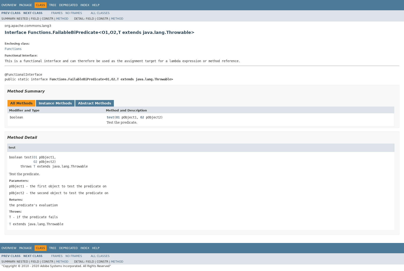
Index (84, 5)
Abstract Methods (94, 103)
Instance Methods (55, 103)
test (110, 117)
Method (62, 18)
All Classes (100, 13)
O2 (142, 117)
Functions (13, 49)
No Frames (73, 13)
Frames (57, 13)
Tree (52, 5)
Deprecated (68, 5)
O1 (118, 117)
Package (25, 5)
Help (95, 5)
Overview (8, 5)
